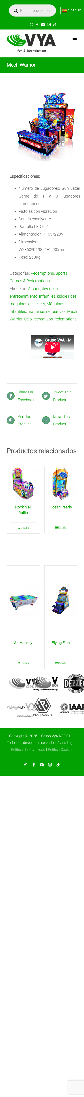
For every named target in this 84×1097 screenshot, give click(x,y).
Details (25, 527)
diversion (50, 288)
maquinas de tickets (27, 303)
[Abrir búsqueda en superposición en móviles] (32, 10)
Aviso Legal (66, 743)
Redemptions (42, 273)
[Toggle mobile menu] (75, 39)
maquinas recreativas (47, 311)
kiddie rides (67, 296)
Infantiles (47, 296)
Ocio (28, 319)
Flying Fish (61, 642)
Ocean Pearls (61, 507)
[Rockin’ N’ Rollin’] (23, 483)
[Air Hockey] (23, 601)
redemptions (65, 319)
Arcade (34, 288)
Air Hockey (23, 642)
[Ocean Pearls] (61, 483)
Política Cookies (60, 749)
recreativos (43, 319)
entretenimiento (23, 296)
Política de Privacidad (28, 749)
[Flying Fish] (61, 601)
